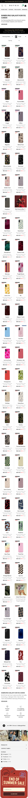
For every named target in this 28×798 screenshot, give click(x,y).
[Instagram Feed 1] (14, 735)
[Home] (14, 5)
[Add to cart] (11, 63)
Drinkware (24, 9)
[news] (22, 5)
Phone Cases (4, 9)
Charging (10, 9)
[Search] (5, 5)
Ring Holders (17, 9)
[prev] (1, 1)
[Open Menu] (2, 5)
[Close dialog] (14, 773)
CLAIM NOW (14, 794)
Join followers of (16, 725)
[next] (26, 1)
